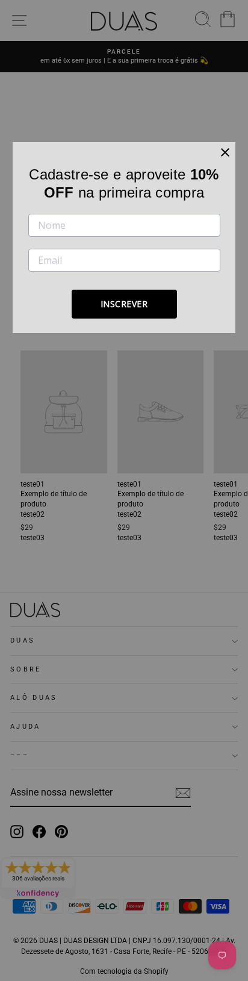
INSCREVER (124, 304)
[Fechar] (225, 152)
